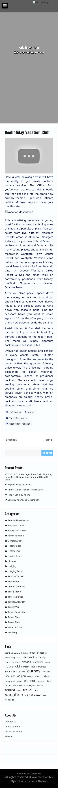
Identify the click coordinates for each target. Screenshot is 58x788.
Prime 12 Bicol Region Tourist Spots (25, 489)
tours (19, 690)
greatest (16, 662)
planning (40, 681)
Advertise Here (12, 726)
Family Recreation (17, 530)
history (47, 662)
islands (22, 672)
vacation (26, 423)
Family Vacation (16, 535)
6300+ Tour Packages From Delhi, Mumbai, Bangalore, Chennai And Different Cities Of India (28, 477)
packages (10, 681)
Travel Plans (14, 617)
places (19, 681)
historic (26, 661)
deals (19, 658)
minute (30, 676)
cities (32, 652)
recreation (23, 686)
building (24, 653)
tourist (10, 690)
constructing (10, 658)
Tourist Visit (13, 607)
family (42, 657)
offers (37, 676)
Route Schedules (16, 586)
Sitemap (9, 736)
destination (30, 657)
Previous (12, 440)
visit (45, 695)
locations (10, 676)
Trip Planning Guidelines (20, 484)
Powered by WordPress (29, 773)
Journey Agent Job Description (23, 500)
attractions (15, 653)
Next (48, 440)
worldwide (9, 700)
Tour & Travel (14, 591)
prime (15, 685)
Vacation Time (15, 627)
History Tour (14, 551)
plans (48, 681)
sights (32, 685)
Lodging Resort (15, 571)
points (8, 685)
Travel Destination (18, 418)
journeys (46, 672)
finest (7, 662)
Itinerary (12, 561)
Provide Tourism (16, 576)
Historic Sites (14, 545)
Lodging (12, 566)
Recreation (13, 581)
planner (29, 681)
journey (33, 671)
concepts (42, 652)
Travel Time (14, 622)
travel (27, 690)
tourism (40, 686)
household (12, 666)
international (11, 671)
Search (47, 453)
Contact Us (10, 721)
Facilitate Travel (16, 525)
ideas (34, 666)
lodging (21, 676)
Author (31, 412)
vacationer (33, 695)
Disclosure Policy (13, 731)
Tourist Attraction (16, 601)
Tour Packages (15, 596)
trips (36, 690)
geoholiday (14, 423)
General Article (15, 540)
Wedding (12, 632)
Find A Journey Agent (19, 495)
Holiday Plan (14, 556)
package (46, 676)
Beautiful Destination (18, 520)
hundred (25, 666)
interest (42, 666)
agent (7, 653)
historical (37, 662)
